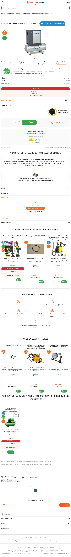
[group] (12, 259)
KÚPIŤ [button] (19, 279)
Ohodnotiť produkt (35, 208)
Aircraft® (67, 78)
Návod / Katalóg (6, 223)
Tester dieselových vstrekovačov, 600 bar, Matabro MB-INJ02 (58, 346)
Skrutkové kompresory (23, 13)
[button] (18, 279)
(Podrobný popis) (61, 64)
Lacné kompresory (6, 461)
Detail (10, 452)
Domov (3, 13)
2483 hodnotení (40, 133)
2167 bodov (64, 112)
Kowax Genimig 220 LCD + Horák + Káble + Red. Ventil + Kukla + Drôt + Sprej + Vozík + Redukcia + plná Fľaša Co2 (58, 238)
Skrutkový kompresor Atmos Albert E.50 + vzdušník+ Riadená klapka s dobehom (10, 410)
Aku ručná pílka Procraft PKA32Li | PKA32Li (13, 236)
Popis (3, 188)
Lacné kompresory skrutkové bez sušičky (39, 461)
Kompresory (11, 13)
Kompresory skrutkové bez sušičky (42, 13)
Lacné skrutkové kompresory (20, 461)
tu (53, 547)
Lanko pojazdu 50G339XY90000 (35, 236)
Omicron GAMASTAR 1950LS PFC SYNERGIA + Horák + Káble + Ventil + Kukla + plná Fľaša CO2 (35, 346)
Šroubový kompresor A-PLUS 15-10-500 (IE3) (39, 464)
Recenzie (4, 198)
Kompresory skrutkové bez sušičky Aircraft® (57, 147)
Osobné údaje (54, 541)
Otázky (4, 218)
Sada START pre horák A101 (13, 345)
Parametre (4, 193)
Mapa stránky (18, 541)
